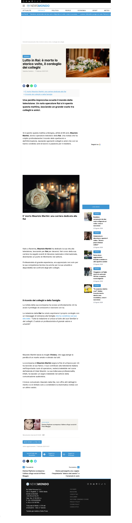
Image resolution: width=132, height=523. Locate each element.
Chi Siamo (73, 489)
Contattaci (74, 494)
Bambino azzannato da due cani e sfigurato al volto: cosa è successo (45, 14)
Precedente (29, 467)
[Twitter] (40, 1)
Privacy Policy (75, 502)
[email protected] (32, 494)
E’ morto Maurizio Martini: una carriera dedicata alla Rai (45, 91)
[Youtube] (29, 1)
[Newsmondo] (38, 5)
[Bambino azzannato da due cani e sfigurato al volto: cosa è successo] (88, 220)
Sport (94, 10)
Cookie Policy (74, 504)
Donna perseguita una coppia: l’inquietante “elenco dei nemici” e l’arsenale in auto (65, 473)
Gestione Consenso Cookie (79, 499)
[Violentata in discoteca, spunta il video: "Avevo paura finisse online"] (88, 239)
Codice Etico (74, 507)
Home (24, 42)
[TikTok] (37, 1)
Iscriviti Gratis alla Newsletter (32, 454)
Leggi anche (95, 207)
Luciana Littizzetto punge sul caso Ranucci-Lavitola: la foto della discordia (96, 14)
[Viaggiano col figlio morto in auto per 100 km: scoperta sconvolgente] (88, 274)
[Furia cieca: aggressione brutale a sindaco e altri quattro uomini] (88, 257)
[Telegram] (32, 1)
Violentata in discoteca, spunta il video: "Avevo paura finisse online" (100, 240)
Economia (82, 10)
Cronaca (41, 10)
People (68, 10)
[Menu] (25, 6)
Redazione (73, 492)
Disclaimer (73, 497)
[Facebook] (26, 1)
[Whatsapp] (35, 1)
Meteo (106, 10)
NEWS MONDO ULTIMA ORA (32, 442)
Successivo (73, 467)
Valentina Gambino (28, 71)
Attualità (27, 10)
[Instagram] (23, 1)
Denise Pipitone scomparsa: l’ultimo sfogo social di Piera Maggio (34, 473)
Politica (55, 10)
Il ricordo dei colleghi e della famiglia (38, 94)
